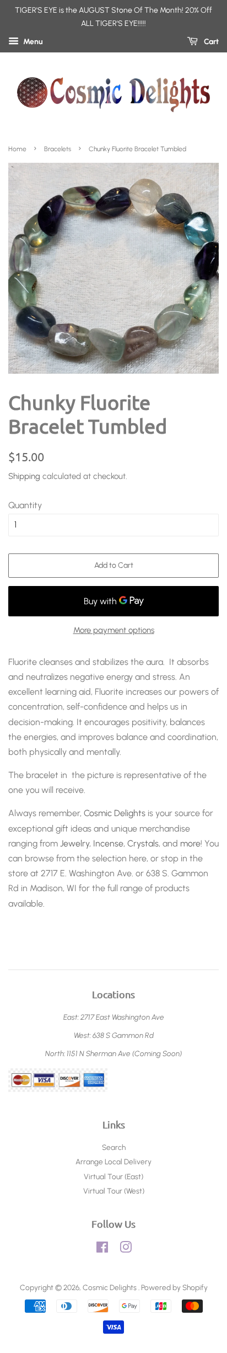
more (190, 843)
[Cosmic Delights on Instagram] (126, 1249)
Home (17, 149)
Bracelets (57, 149)
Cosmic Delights (114, 813)
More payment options (113, 630)
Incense (108, 843)
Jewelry (74, 843)
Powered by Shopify (174, 1287)
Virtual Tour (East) (113, 1176)
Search (114, 1147)
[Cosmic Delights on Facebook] (102, 1249)
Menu (32, 41)
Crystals (143, 843)
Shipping (24, 476)
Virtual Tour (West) (113, 1190)
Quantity (25, 505)
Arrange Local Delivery (113, 1161)
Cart (210, 41)
